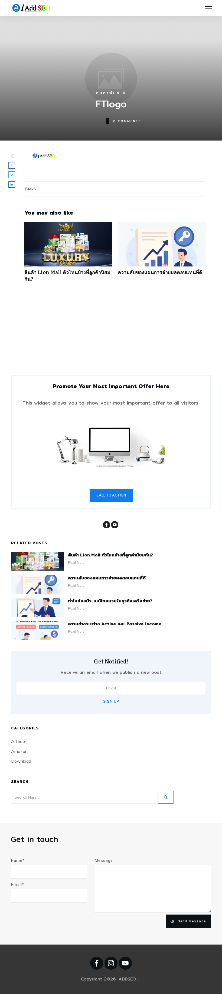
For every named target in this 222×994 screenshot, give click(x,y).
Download (21, 761)
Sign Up (111, 701)
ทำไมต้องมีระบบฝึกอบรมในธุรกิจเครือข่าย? (110, 601)
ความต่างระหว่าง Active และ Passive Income (115, 624)
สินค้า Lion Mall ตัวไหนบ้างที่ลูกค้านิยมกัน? (68, 255)
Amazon (19, 751)
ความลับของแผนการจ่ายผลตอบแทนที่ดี (162, 255)
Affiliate (19, 741)
